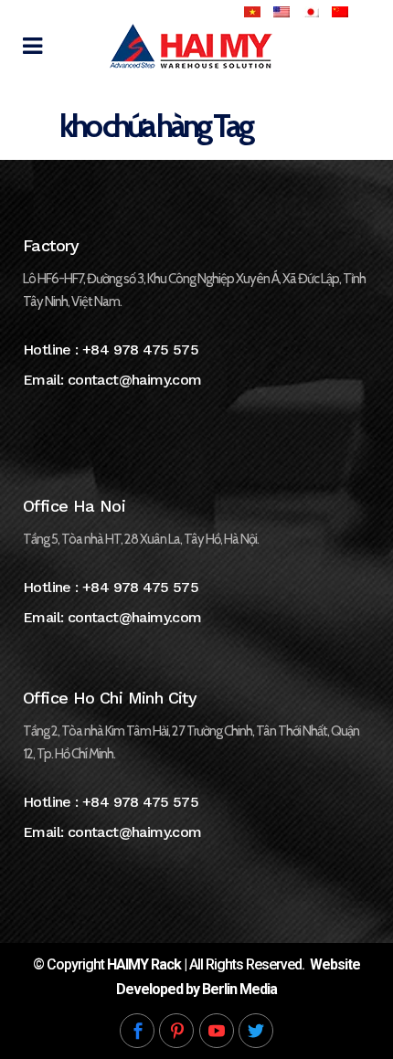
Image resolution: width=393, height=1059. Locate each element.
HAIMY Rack (144, 964)
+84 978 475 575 (140, 349)
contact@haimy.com (135, 379)
